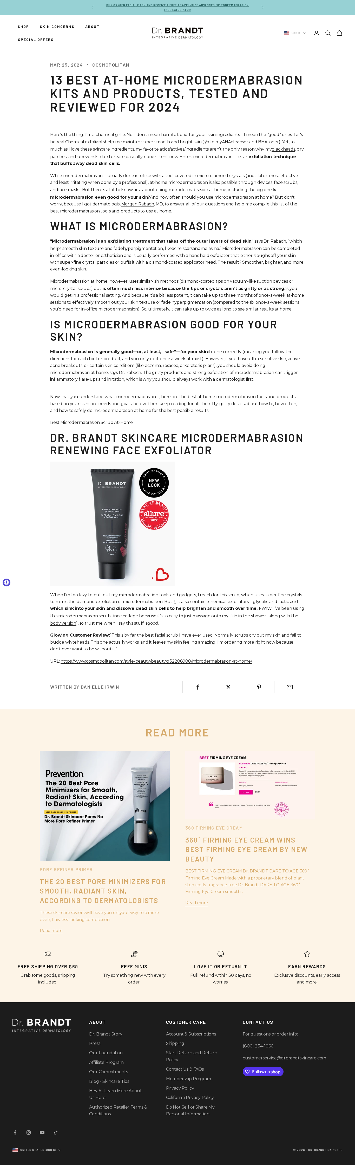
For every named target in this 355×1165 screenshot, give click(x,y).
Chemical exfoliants (85, 141)
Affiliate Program (106, 1062)
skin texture (105, 156)
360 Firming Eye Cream (214, 828)
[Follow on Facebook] (15, 1132)
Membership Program (188, 1078)
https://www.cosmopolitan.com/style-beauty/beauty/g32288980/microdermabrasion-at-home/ (156, 661)
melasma (210, 248)
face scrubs (285, 182)
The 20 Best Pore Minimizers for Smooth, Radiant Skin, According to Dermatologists (103, 890)
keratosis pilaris (199, 365)
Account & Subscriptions (191, 1034)
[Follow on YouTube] (42, 1132)
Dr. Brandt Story (105, 1034)
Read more (51, 930)
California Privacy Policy (190, 1097)
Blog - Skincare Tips (109, 1081)
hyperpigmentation (143, 248)
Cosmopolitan (110, 65)
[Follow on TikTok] (55, 1132)
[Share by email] (289, 687)
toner (273, 141)
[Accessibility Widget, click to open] (6, 582)
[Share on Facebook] (198, 687)
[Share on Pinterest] (259, 687)
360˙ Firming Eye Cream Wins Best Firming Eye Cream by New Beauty (246, 849)
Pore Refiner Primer (66, 869)
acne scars (182, 248)
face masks (69, 189)
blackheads (283, 149)
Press (94, 1043)
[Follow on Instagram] (28, 1132)
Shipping (175, 1043)
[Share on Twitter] (228, 687)
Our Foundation (106, 1052)
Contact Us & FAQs (185, 1069)
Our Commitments (108, 1071)
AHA (226, 141)
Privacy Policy (180, 1088)
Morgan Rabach (137, 204)
